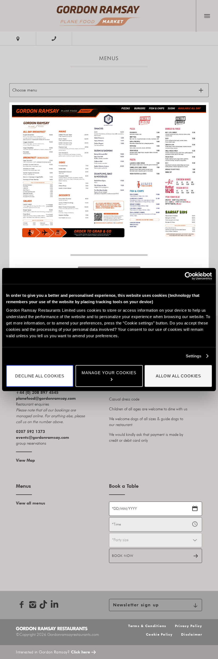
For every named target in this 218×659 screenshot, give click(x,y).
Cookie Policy (159, 634)
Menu (207, 16)
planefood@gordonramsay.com (46, 398)
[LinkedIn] (55, 604)
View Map (25, 460)
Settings (193, 356)
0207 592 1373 (30, 431)
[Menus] (98, 16)
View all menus (30, 503)
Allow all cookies (178, 375)
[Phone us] (54, 38)
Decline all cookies (39, 375)
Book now (122, 555)
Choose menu (24, 90)
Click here (80, 651)
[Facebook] (21, 604)
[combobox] (155, 540)
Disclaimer (191, 634)
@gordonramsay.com (48, 437)
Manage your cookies (109, 372)
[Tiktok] (44, 604)
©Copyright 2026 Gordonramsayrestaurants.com (57, 634)
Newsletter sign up (136, 605)
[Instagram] (32, 604)
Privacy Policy (188, 626)
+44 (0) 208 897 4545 (37, 392)
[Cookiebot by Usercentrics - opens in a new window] (188, 276)
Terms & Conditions (147, 626)
